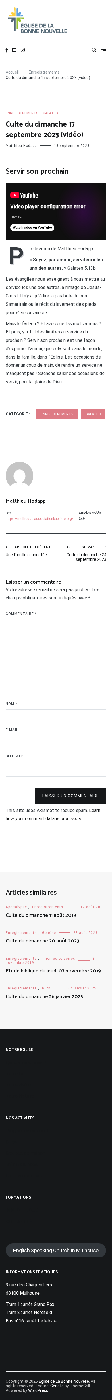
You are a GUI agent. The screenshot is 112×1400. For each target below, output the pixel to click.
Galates (50, 113)
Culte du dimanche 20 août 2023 (42, 941)
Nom (11, 704)
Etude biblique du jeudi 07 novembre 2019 (53, 971)
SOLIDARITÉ (19, 1221)
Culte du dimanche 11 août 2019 (41, 915)
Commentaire (21, 614)
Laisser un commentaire (70, 796)
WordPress (38, 1390)
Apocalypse (16, 907)
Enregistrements (22, 113)
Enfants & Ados (22, 1164)
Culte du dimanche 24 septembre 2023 (86, 553)
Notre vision (18, 1085)
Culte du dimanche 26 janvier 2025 (44, 996)
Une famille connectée (28, 551)
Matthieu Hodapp (21, 146)
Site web (15, 756)
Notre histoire (20, 1096)
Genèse (49, 933)
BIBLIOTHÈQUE (22, 1210)
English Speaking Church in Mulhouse (56, 1250)
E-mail (13, 730)
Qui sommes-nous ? (26, 1062)
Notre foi (15, 1073)
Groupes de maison (25, 1153)
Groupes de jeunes (24, 1175)
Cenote (57, 1386)
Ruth (46, 988)
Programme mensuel (27, 1130)
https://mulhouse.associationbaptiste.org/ (39, 519)
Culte (11, 1142)
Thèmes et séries (58, 959)
